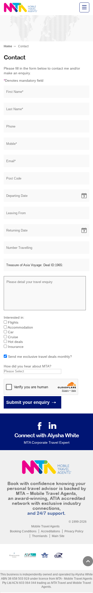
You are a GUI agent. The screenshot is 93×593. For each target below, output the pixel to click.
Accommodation (20, 327)
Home (8, 46)
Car (11, 332)
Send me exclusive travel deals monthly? (40, 357)
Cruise (13, 337)
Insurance (16, 347)
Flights (13, 322)
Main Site (58, 536)
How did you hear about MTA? (27, 366)
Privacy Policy (73, 531)
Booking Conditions (23, 531)
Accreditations (50, 531)
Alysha (20, 7)
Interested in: (14, 317)
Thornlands (39, 536)
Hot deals (15, 342)
